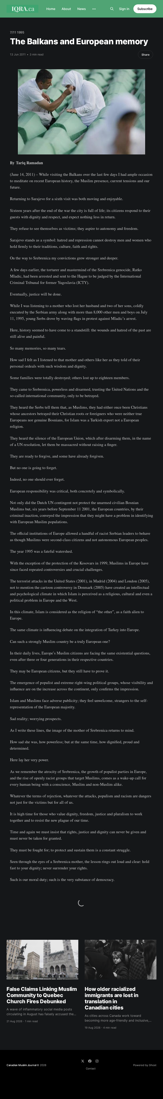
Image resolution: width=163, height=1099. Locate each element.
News (81, 9)
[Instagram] (97, 1061)
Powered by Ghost (144, 1065)
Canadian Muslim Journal (22, 1065)
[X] (82, 1061)
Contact (91, 1068)
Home (50, 9)
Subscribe (144, 9)
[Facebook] (89, 1061)
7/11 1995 (17, 32)
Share (145, 54)
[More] (94, 9)
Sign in (124, 9)
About (66, 9)
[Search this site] (112, 9)
